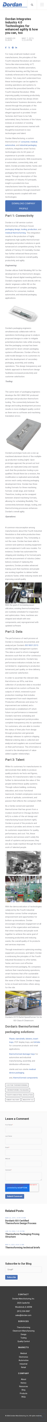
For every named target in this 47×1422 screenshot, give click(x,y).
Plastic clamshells (17, 1039)
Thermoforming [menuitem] (23, 1327)
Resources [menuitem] (23, 1386)
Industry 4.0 (28, 1100)
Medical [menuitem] (23, 1353)
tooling (24, 229)
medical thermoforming (15, 233)
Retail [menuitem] (23, 1367)
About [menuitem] (23, 1379)
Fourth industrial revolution (19, 1095)
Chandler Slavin (10, 39)
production (32, 229)
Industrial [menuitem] (23, 1364)
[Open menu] (42, 4)
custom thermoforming (16, 1085)
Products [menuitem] (23, 1393)
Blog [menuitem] (23, 1390)
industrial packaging (28, 145)
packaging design (12, 229)
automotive (10, 145)
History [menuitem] (23, 1383)
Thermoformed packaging (17, 1090)
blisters (29, 1039)
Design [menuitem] (23, 1334)
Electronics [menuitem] (23, 1357)
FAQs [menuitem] (23, 1397)
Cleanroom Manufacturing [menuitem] (23, 1331)
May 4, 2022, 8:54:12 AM (14, 1245)
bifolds (37, 1042)
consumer (25, 142)
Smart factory (12, 1100)
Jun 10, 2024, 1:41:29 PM (15, 1231)
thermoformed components (25, 1078)
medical (33, 142)
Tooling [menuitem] (23, 1338)
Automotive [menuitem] (23, 1360)
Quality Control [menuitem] (23, 1341)
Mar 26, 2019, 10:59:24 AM (15, 1218)
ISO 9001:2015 (31, 645)
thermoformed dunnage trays (22, 1054)
